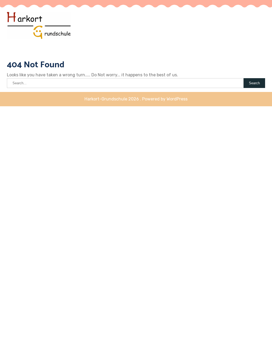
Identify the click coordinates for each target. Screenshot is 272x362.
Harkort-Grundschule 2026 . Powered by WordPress (136, 98)
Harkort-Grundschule (126, 35)
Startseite (252, 26)
